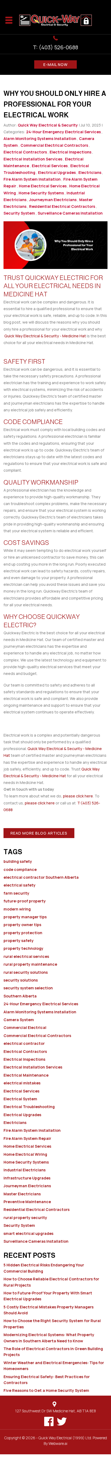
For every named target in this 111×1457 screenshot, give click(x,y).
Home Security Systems (41, 192)
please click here (78, 795)
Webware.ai (57, 1443)
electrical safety (20, 885)
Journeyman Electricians (53, 199)
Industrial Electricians (25, 1169)
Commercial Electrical (25, 1027)
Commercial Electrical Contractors (54, 145)
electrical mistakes (22, 1082)
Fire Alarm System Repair (27, 1138)
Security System (19, 213)
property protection (23, 932)
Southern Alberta (20, 996)
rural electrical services (26, 956)
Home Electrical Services (43, 185)
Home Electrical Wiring (25, 1154)
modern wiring (17, 909)
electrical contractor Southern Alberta (41, 877)
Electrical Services (50, 165)
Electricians (89, 172)
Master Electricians (22, 1193)
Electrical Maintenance (26, 1075)
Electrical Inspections (70, 152)
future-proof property (25, 900)
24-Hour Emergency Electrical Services (63, 131)
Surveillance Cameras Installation (70, 213)
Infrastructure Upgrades (27, 1178)
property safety (19, 940)
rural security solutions (26, 972)
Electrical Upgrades (57, 172)
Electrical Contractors (25, 152)
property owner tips (22, 924)
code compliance (20, 869)
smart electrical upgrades (28, 1233)
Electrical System (20, 1098)
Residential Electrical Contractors (62, 206)
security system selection (28, 987)
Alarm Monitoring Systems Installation (40, 138)
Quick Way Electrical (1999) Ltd (65, 1437)
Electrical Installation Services (33, 159)
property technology (23, 948)
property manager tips (25, 916)
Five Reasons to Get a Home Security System (46, 1390)
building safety (18, 861)
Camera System (19, 1019)
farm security (16, 893)
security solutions (21, 980)
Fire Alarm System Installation (32, 179)
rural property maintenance (30, 964)
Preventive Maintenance (27, 1201)
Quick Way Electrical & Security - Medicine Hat (45, 335)
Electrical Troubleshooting (29, 1106)
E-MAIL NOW (55, 64)
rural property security (25, 1217)
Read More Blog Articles (39, 833)
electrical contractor (24, 1043)
